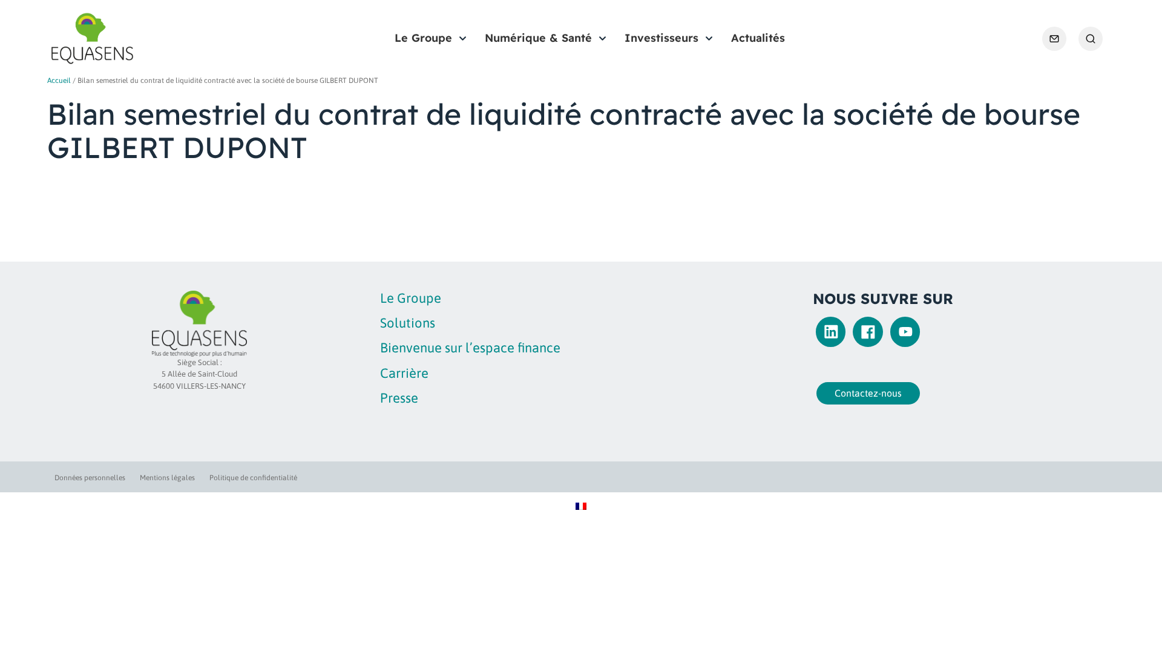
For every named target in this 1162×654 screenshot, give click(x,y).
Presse (399, 398)
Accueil (59, 80)
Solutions (407, 323)
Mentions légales (167, 478)
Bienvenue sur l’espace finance (470, 347)
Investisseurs (661, 38)
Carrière (404, 373)
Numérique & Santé (538, 38)
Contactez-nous (868, 393)
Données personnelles (89, 478)
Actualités (758, 38)
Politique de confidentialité (253, 478)
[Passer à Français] (581, 505)
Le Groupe (423, 38)
